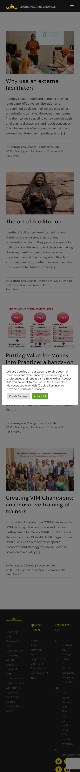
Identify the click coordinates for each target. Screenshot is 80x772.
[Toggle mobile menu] (72, 7)
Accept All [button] (40, 396)
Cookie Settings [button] (18, 396)
